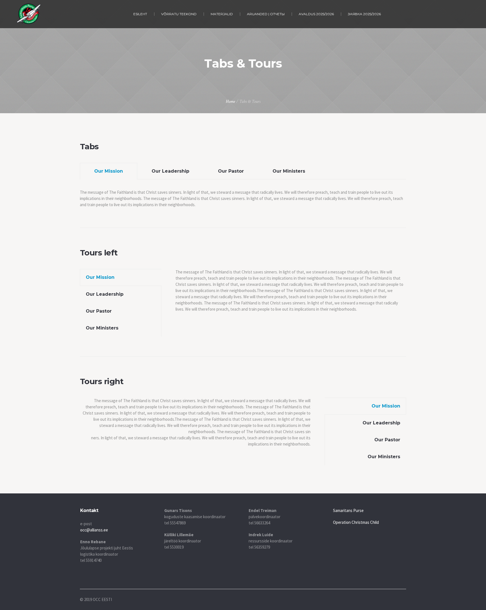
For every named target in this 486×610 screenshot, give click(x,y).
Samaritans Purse (348, 510)
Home (230, 101)
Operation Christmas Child (356, 522)
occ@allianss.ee (94, 530)
